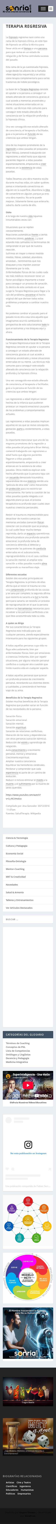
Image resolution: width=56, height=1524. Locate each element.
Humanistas (27, 1489)
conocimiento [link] (19, 750)
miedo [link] (39, 779)
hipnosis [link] (13, 37)
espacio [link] (31, 533)
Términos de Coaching (18, 1043)
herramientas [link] (25, 608)
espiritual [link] (21, 727)
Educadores (12, 1489)
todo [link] (44, 324)
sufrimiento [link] (25, 783)
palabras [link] (29, 238)
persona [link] (42, 48)
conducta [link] (41, 548)
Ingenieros (25, 1486)
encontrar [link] (31, 294)
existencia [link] (27, 167)
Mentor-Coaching (15, 868)
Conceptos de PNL (16, 1047)
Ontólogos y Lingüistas (18, 1054)
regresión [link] (11, 148)
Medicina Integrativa (17, 1062)
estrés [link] (24, 742)
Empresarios (24, 1493)
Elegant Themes (27, 1512)
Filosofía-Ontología (16, 861)
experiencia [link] (12, 772)
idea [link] (47, 189)
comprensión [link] (17, 589)
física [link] (40, 522)
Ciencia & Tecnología (17, 837)
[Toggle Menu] (43, 8)
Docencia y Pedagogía (17, 1058)
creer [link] (43, 163)
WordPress (30, 1516)
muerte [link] (10, 783)
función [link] (32, 134)
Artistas (10, 1482)
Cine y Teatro (24, 1482)
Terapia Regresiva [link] (29, 89)
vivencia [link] (32, 481)
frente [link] (35, 234)
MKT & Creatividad (16, 876)
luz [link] (36, 597)
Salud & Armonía (15, 892)
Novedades (12, 884)
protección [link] (14, 488)
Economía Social (14, 853)
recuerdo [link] (14, 477)
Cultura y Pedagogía (16, 845)
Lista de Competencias (18, 1050)
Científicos (11, 1486)
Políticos (10, 1493)
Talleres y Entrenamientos (19, 900)
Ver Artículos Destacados (19, 907)
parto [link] (20, 428)
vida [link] (30, 216)
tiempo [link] (27, 48)
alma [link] (44, 563)
